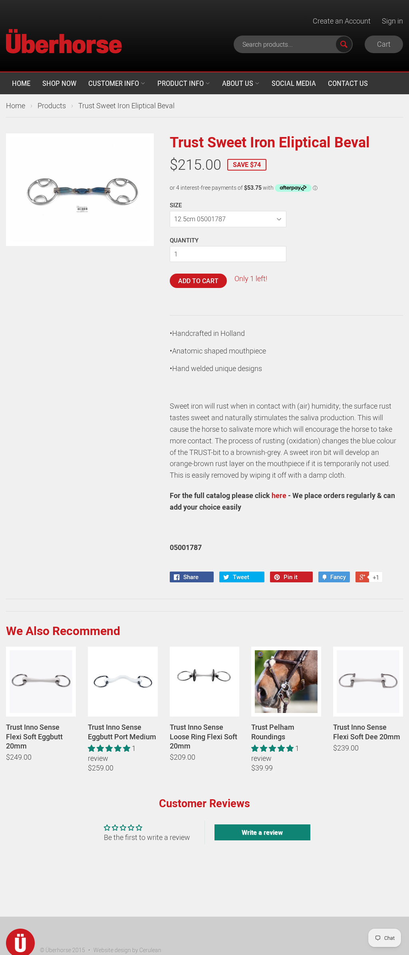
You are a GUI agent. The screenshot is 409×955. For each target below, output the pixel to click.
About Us (238, 83)
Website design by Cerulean (127, 950)
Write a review (262, 832)
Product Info (181, 83)
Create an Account (342, 21)
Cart (384, 44)
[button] (110, 748)
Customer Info (114, 83)
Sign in (392, 21)
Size (176, 205)
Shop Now (59, 83)
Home (21, 83)
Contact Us (348, 83)
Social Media (294, 83)
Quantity (184, 240)
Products (52, 105)
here (279, 495)
